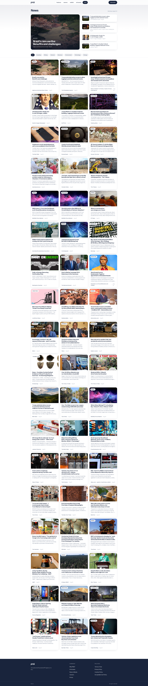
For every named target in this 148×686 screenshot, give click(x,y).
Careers (72, 674)
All (32, 55)
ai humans (78, 2)
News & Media (73, 672)
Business (60, 55)
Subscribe (112, 2)
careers (66, 2)
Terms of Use (98, 666)
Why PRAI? (72, 666)
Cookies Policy (99, 672)
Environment (68, 55)
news (85, 2)
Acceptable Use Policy (101, 674)
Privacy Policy (98, 669)
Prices (71, 677)
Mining (45, 55)
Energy (85, 55)
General (53, 55)
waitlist (72, 2)
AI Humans (72, 669)
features (58, 2)
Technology (77, 55)
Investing (39, 55)
